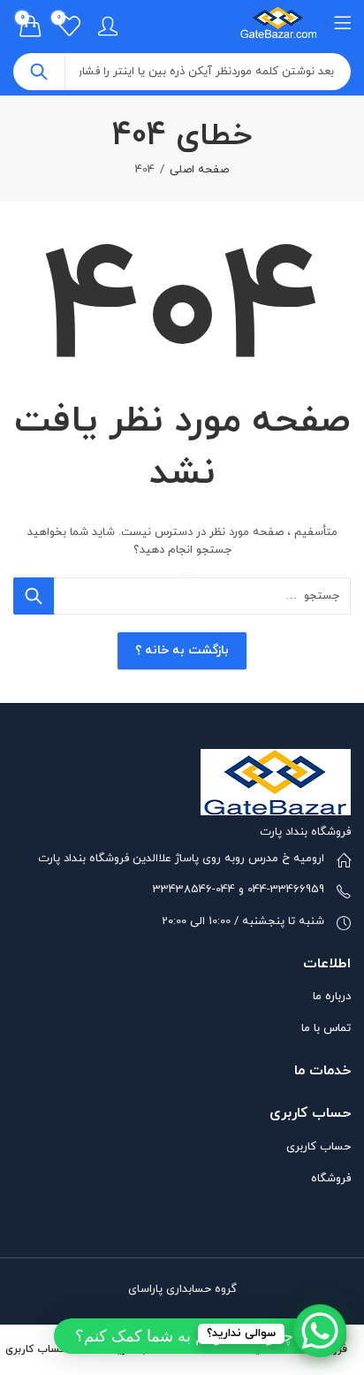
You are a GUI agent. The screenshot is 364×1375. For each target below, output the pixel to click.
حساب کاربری (318, 1147)
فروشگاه (331, 1179)
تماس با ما (326, 1028)
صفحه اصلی (199, 170)
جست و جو (38, 71)
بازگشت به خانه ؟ (182, 650)
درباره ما (332, 997)
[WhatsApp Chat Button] (319, 1330)
